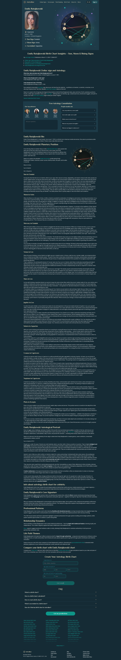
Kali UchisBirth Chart (28, 622)
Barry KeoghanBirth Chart (74, 626)
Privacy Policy (86, 651)
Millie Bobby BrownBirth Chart (53, 626)
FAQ (52, 655)
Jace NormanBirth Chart (73, 622)
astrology (40, 87)
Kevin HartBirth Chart (51, 643)
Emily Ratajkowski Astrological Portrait (35, 65)
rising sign (49, 94)
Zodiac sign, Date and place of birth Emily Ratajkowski (39, 60)
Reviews (69, 653)
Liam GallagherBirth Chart (74, 633)
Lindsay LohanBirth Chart (52, 622)
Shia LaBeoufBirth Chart (29, 631)
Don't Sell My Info (71, 656)
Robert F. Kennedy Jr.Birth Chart (75, 631)
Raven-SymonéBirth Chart (30, 620)
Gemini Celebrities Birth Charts (32, 98)
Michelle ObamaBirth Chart (30, 626)
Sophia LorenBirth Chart (29, 637)
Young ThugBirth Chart (73, 635)
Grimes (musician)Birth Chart (74, 637)
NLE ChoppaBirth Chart (51, 639)
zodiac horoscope (45, 158)
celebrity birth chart (52, 149)
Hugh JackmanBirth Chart (30, 635)
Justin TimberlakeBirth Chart (52, 620)
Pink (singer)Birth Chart (73, 624)
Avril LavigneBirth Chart (73, 643)
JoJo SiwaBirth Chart (28, 630)
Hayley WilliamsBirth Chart (30, 639)
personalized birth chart (78, 542)
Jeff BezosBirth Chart (73, 620)
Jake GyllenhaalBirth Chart (30, 628)
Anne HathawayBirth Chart (52, 628)
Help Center (54, 653)
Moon (25, 528)
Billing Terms (86, 655)
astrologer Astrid (29, 57)
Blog (68, 651)
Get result (60, 583)
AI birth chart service (63, 550)
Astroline (28, 652)
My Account (53, 656)
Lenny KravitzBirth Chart (29, 624)
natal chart (71, 432)
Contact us (53, 651)
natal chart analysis (51, 89)
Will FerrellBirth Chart (73, 641)
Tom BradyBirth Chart (29, 643)
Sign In (95, 2)
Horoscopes (51, 2)
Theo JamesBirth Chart (73, 639)
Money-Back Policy (87, 656)
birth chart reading (38, 95)
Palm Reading (59, 2)
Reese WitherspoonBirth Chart (53, 637)
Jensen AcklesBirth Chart (51, 631)
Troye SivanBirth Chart (51, 641)
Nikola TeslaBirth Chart (73, 630)
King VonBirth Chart (50, 624)
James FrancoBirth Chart (51, 630)
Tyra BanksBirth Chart (73, 628)
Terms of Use (86, 653)
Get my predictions (60, 613)
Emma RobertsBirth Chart (30, 641)
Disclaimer (69, 655)
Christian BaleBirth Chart (29, 633)
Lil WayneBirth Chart (50, 635)
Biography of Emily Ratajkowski (33, 62)
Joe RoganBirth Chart (51, 633)
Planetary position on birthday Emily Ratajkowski (37, 63)
